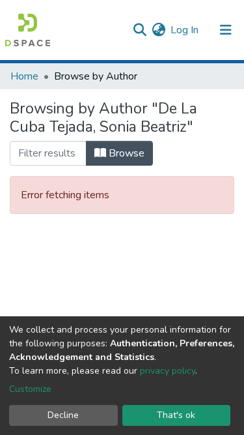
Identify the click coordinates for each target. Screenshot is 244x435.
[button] (158, 30)
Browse (125, 153)
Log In (185, 30)
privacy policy (167, 371)
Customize (30, 389)
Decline (63, 415)
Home (24, 76)
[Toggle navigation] (226, 30)
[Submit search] (139, 30)
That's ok (176, 415)
